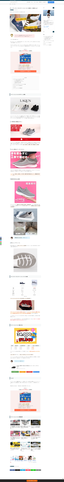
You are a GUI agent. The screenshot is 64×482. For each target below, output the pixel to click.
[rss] (52, 0)
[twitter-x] (51, 0)
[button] (12, 470)
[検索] (53, 0)
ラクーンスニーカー (17, 466)
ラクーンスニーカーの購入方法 (18, 85)
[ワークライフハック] (13, 2)
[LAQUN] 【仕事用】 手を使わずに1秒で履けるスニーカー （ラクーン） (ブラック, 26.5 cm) (28, 366)
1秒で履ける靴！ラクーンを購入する (25, 71)
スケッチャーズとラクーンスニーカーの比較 (20, 84)
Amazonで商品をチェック (32, 480)
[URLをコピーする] (38, 470)
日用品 (13, 466)
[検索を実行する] (53, 8)
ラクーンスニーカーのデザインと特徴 (48, 36)
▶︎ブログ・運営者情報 (46, 26)
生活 (11, 466)
